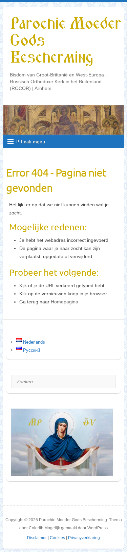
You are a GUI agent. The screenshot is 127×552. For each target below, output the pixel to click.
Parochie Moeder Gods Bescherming (65, 41)
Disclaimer (37, 537)
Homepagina (64, 301)
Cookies (57, 537)
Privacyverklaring (84, 537)
